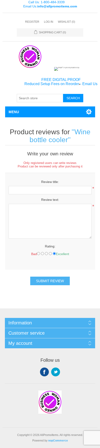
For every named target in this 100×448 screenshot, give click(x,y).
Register (32, 21)
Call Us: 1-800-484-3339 (46, 2)
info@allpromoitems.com (57, 6)
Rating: (50, 246)
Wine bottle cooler (60, 136)
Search (73, 98)
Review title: (50, 182)
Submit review (50, 281)
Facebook (44, 372)
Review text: (50, 200)
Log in (48, 21)
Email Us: (50, 6)
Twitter (55, 372)
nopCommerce (58, 440)
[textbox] (40, 98)
